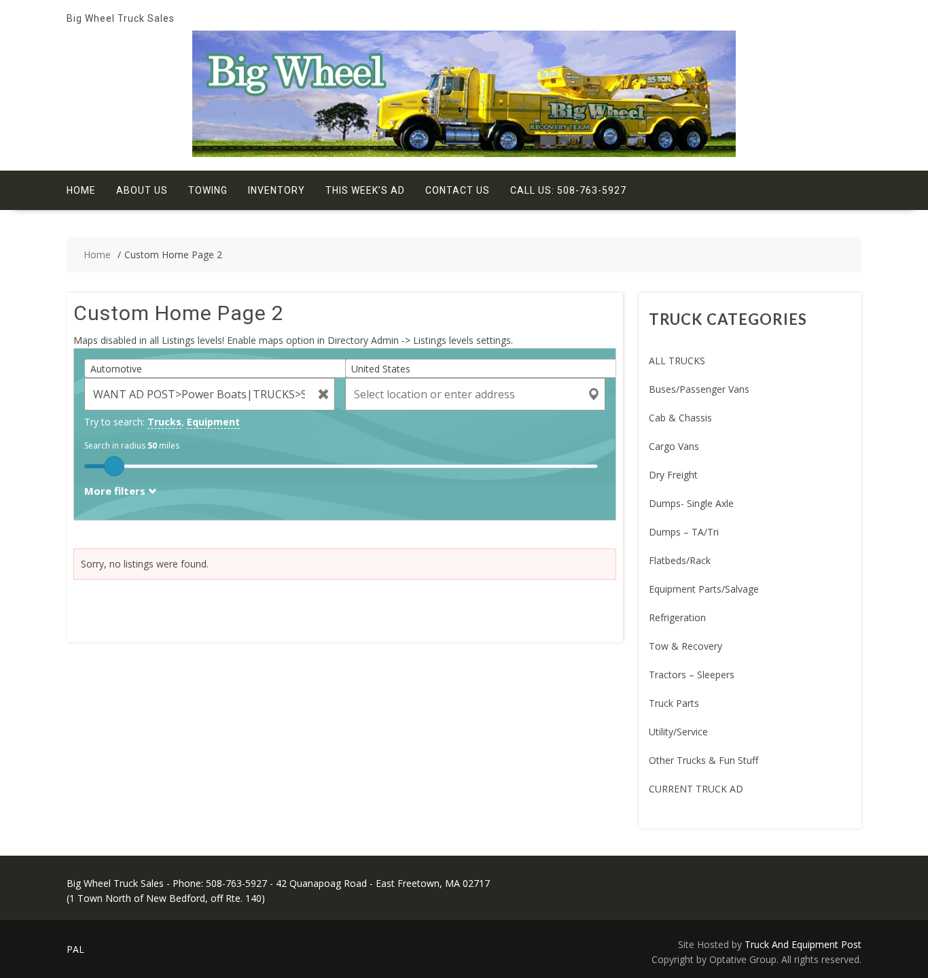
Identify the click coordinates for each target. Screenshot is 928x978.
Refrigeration (677, 617)
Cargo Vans (674, 446)
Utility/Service (678, 731)
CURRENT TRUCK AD (696, 788)
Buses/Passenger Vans (699, 389)
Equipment (213, 421)
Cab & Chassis (680, 417)
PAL (75, 949)
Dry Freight (673, 474)
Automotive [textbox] (116, 368)
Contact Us (457, 190)
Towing (208, 190)
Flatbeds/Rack (680, 560)
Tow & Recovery (685, 646)
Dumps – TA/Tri (684, 531)
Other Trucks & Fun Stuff (703, 760)
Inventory (276, 190)
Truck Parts (674, 703)
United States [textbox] (380, 368)
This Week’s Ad (365, 190)
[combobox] (219, 368)
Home (81, 190)
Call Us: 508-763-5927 (568, 190)
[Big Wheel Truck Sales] (464, 153)
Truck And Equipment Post (803, 944)
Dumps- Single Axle (691, 503)
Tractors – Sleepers (691, 674)
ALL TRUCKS (677, 360)
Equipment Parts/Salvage (704, 588)
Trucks (164, 421)
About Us (142, 190)
